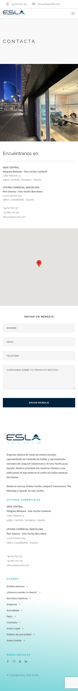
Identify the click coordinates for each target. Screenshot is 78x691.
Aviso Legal (13, 628)
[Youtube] (20, 661)
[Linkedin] (26, 661)
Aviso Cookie (14, 640)
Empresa (12, 604)
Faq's (9, 616)
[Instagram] (14, 661)
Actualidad (13, 610)
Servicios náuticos (17, 598)
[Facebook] (8, 661)
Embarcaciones (15, 586)
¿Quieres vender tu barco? (22, 592)
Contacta (12, 622)
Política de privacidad (19, 634)
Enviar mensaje (39, 403)
